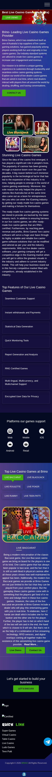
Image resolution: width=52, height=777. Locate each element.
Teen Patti (7, 751)
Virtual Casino (9, 735)
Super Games (9, 731)
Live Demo (12, 17)
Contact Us (14, 93)
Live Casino (8, 743)
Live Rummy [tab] (11, 496)
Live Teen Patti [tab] (32, 496)
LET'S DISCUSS (26, 688)
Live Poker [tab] (33, 486)
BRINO (24, 763)
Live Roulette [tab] (13, 486)
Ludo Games (8, 747)
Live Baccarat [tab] (13, 477)
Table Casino (8, 739)
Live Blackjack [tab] (35, 477)
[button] (47, 5)
